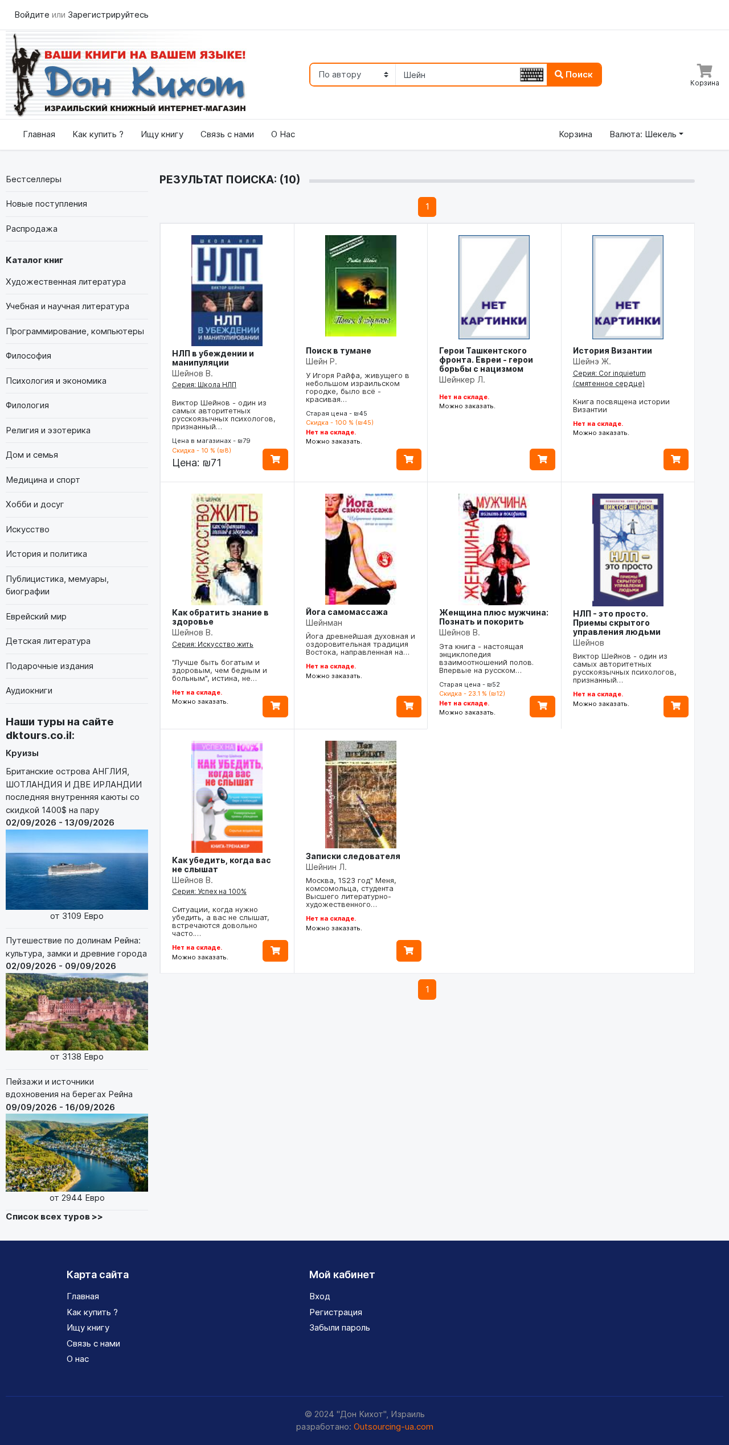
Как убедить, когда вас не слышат (221, 864)
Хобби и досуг (35, 504)
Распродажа (32, 228)
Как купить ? (98, 134)
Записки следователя (353, 856)
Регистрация (335, 1312)
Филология (27, 405)
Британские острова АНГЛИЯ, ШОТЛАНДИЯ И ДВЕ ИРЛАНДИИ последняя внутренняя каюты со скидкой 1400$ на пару (74, 843)
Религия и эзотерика (48, 430)
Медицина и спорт (43, 479)
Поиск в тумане (338, 350)
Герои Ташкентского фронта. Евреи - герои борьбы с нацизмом (486, 359)
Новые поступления (46, 203)
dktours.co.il (39, 735)
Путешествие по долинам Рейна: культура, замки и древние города (76, 998)
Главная (39, 134)
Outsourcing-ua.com (393, 1426)
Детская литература (48, 640)
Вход (319, 1296)
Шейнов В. (192, 373)
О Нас (283, 134)
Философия (28, 355)
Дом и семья (32, 454)
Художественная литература (66, 281)
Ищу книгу (162, 134)
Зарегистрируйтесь (108, 14)
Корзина (575, 134)
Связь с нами (227, 134)
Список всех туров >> (54, 1216)
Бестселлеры (34, 179)
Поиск (578, 74)
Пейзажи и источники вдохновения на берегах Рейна (69, 1139)
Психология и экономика (56, 380)
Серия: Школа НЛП (204, 384)
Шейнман (324, 622)
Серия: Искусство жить (212, 644)
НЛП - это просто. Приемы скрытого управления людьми (617, 623)
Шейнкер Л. (462, 379)
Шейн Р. (321, 361)
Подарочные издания (49, 665)
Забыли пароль (339, 1327)
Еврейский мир (36, 616)
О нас (78, 1358)
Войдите (33, 14)
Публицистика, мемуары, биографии (57, 585)
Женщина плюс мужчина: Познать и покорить (493, 616)
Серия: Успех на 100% (209, 891)
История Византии (612, 350)
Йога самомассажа (347, 612)
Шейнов (588, 642)
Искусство (28, 529)
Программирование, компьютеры (75, 331)
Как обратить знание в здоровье (220, 616)
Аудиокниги (29, 690)
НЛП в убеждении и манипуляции (213, 357)
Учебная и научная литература (67, 306)
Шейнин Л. (326, 867)
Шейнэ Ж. (592, 361)
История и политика (46, 553)
